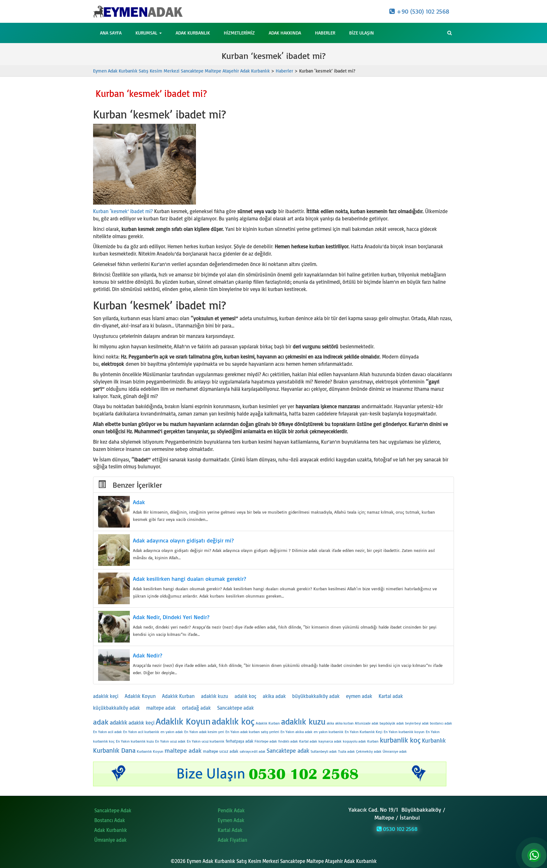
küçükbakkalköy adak (116, 708)
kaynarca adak (330, 741)
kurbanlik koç (400, 739)
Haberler (325, 33)
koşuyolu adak (354, 741)
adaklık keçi (105, 696)
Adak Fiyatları (232, 840)
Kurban (373, 741)
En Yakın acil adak (107, 731)
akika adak (274, 696)
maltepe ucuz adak (220, 751)
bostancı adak (441, 723)
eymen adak (359, 696)
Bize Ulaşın (361, 33)
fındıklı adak (288, 741)
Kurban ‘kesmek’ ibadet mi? (123, 211)
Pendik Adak (231, 810)
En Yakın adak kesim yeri (204, 731)
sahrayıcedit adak (252, 751)
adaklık (118, 722)
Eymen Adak (231, 820)
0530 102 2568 (399, 828)
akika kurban (344, 723)
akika (330, 723)
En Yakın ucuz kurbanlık (205, 741)
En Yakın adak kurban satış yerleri (252, 731)
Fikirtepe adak (266, 741)
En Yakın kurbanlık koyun (404, 731)
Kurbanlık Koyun (150, 751)
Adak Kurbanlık (193, 33)
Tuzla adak (346, 751)
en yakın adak (171, 731)
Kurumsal (147, 33)
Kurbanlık (434, 740)
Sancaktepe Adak (112, 810)
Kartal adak (391, 696)
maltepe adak (161, 708)
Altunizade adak (366, 723)
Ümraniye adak (395, 751)
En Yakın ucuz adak (170, 741)
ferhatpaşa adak (239, 741)
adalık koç (245, 696)
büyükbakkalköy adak (316, 696)
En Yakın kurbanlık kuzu (135, 741)
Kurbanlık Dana (114, 750)
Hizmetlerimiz (239, 33)
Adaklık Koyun (140, 696)
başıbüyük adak (392, 723)
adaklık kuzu (214, 696)
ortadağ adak (196, 708)
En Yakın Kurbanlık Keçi (363, 731)
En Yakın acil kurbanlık (141, 731)
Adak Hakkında (285, 33)
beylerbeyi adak (417, 723)
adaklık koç (233, 721)
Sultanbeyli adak (324, 751)
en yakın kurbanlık (328, 731)
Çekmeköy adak (368, 751)
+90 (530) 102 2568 (422, 11)
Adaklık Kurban (178, 696)
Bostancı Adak (109, 820)
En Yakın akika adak (296, 731)
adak (101, 721)
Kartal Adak (230, 830)
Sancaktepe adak (235, 708)
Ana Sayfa (111, 33)
